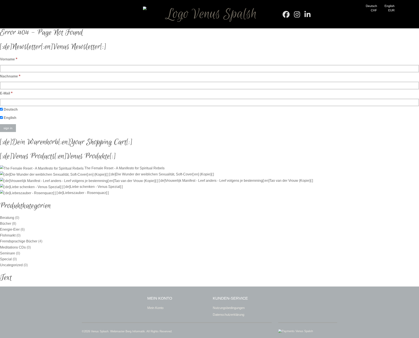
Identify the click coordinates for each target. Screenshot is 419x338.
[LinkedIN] (307, 16)
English (390, 6)
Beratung (7, 218)
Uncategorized (11, 265)
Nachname (10, 76)
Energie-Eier (10, 229)
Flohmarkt (7, 235)
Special (6, 259)
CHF (374, 10)
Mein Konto (155, 308)
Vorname (8, 59)
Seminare (7, 253)
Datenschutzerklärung (228, 314)
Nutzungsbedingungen (229, 308)
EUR (391, 10)
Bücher (5, 223)
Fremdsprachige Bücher (18, 241)
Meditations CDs (13, 247)
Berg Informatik (135, 331)
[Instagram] (297, 16)
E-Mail (6, 93)
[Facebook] (286, 16)
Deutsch (371, 6)
